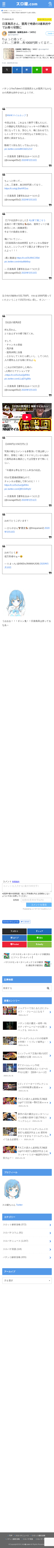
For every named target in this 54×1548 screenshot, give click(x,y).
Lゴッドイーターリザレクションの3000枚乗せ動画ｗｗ (33, 1087)
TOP (10, 1535)
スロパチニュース (11, 922)
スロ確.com (25, 1544)
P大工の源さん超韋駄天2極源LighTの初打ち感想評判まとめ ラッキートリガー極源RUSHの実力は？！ (26, 1152)
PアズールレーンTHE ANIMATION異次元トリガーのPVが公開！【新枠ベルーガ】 (26, 1070)
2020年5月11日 (29, 500)
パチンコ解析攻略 (14, 1257)
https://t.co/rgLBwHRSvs (16, 188)
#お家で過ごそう (37, 220)
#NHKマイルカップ (16, 115)
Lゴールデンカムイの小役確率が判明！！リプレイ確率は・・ (33, 1041)
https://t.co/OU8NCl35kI (28, 258)
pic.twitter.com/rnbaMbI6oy (17, 261)
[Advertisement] (27, 757)
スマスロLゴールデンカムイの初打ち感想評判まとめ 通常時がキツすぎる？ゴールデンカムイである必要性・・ (26, 1134)
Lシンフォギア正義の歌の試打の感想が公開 (33, 1055)
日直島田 (26, 922)
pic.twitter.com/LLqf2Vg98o (17, 379)
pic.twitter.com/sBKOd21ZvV (18, 149)
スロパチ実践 (12, 1249)
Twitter (19, 1205)
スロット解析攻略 (14, 1224)
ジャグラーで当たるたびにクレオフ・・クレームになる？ (33, 1011)
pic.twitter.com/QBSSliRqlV (17, 489)
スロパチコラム (13, 1232)
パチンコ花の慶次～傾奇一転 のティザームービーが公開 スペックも (32, 1026)
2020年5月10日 (29, 160)
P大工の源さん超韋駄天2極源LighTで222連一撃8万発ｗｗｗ (33, 1102)
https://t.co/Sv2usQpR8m (18, 375)
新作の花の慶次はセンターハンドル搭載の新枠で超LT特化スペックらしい (33, 1117)
